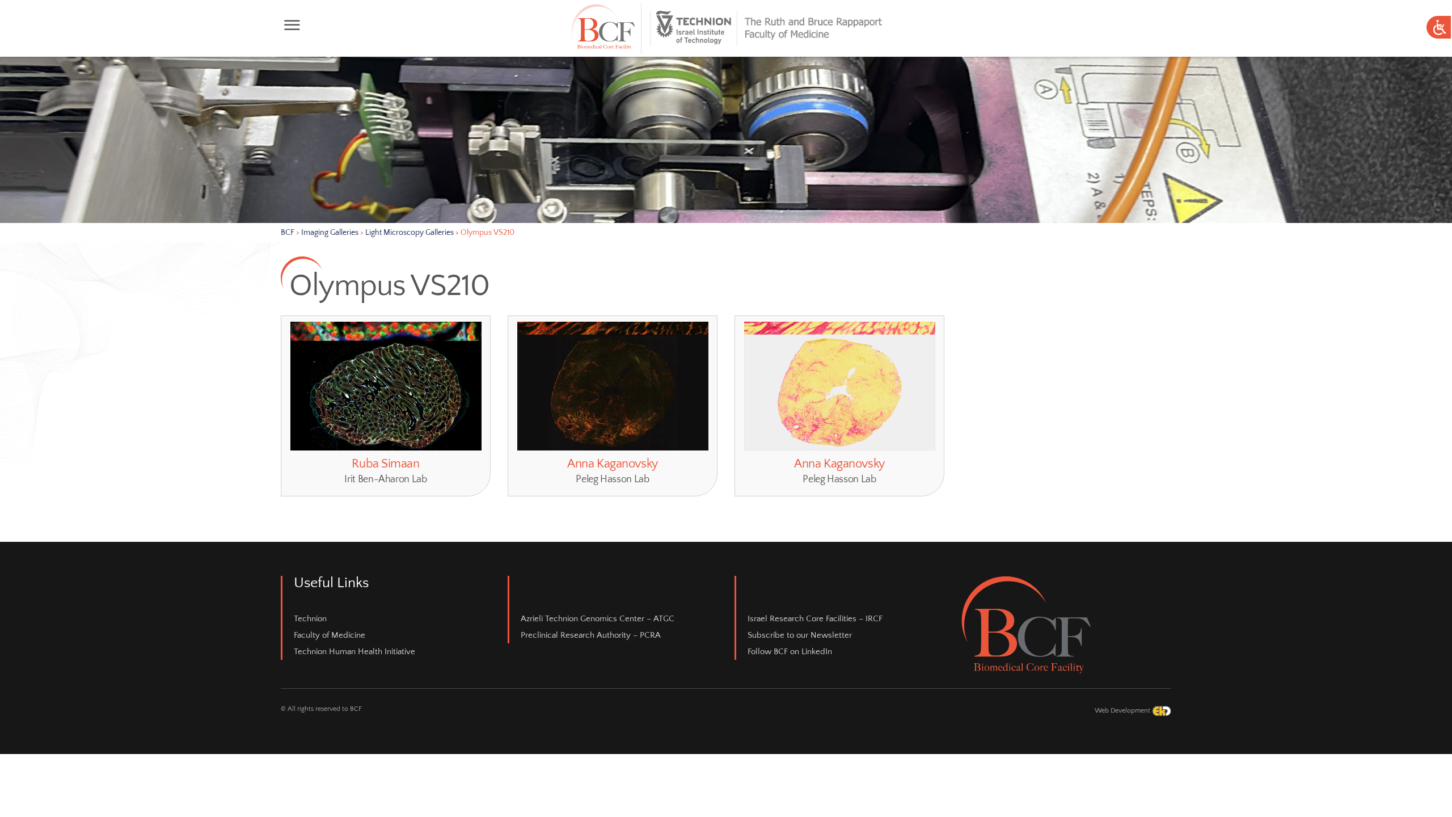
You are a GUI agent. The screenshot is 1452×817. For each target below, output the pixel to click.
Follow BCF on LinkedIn (790, 651)
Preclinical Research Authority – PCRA (591, 635)
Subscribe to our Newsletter (800, 635)
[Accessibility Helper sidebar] (1438, 27)
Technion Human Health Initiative (354, 651)
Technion (310, 619)
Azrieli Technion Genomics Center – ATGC (597, 619)
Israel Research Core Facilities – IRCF (815, 619)
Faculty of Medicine (329, 635)
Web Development (1123, 710)
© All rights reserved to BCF (321, 709)
